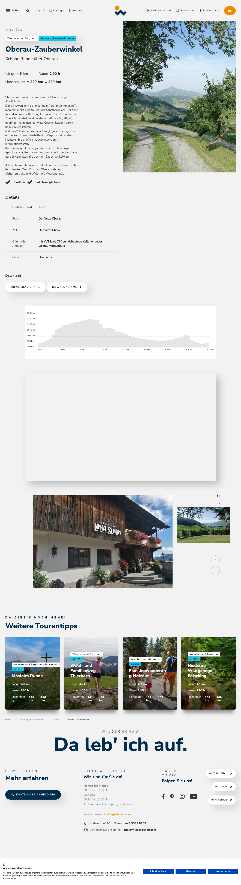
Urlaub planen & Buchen (31, 720)
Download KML (64, 287)
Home (8, 720)
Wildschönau (218, 773)
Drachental (219, 800)
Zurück (15, 30)
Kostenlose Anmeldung (35, 794)
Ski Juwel (221, 787)
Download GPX (23, 287)
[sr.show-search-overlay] (27, 10)
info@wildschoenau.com (123, 829)
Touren (56, 720)
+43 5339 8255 (117, 823)
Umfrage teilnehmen (117, 814)
